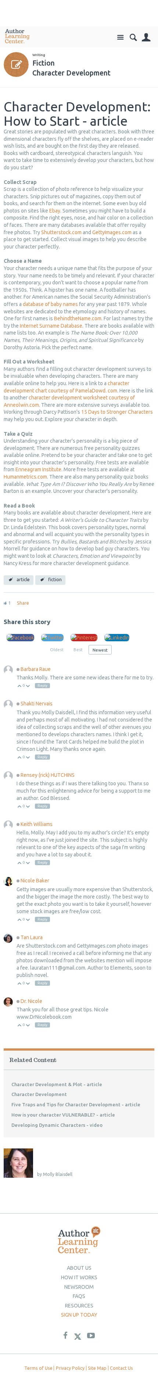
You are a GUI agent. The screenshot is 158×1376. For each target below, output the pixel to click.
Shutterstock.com (61, 232)
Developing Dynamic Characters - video (57, 1125)
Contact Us (121, 1368)
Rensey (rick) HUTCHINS (48, 775)
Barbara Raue (36, 669)
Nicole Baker (35, 880)
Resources (79, 1306)
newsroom (79, 1287)
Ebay (54, 211)
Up (20, 686)
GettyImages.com (112, 232)
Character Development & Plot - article (56, 1084)
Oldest (57, 649)
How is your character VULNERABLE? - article (63, 1114)
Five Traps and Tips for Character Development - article (75, 1104)
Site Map (97, 1368)
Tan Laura (32, 937)
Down (28, 686)
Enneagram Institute (38, 469)
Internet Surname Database (51, 326)
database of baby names (50, 304)
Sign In (146, 37)
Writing (38, 55)
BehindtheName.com (77, 318)
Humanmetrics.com (25, 477)
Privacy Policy (70, 1368)
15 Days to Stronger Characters (117, 412)
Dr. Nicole (31, 1001)
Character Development (39, 1094)
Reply (42, 685)
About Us (79, 1268)
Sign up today (79, 1315)
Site (120, 37)
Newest (100, 650)
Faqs (79, 1296)
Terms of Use (38, 1368)
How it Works (79, 1277)
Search (133, 37)
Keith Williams (37, 824)
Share (23, 602)
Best (78, 649)
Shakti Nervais (37, 704)
